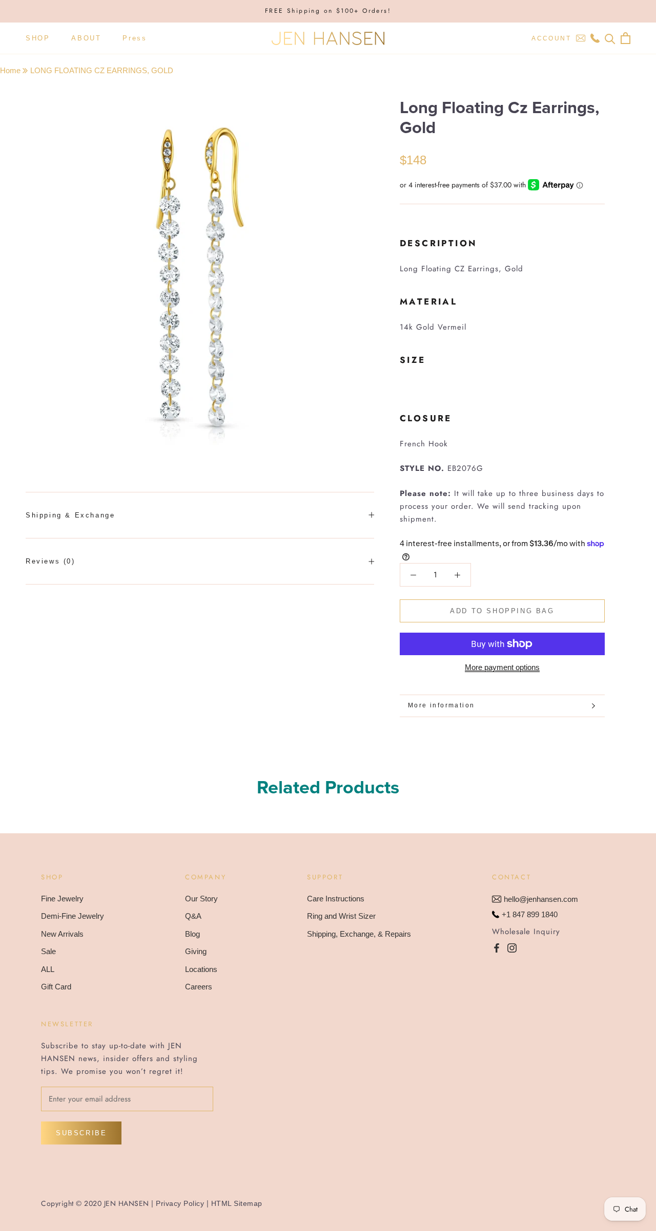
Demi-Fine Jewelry (72, 916)
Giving (196, 951)
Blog (192, 934)
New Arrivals (62, 934)
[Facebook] (496, 947)
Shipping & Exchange (70, 515)
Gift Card (56, 986)
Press (134, 38)
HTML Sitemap (236, 1203)
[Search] (610, 38)
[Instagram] (512, 947)
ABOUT (86, 38)
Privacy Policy (180, 1203)
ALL (47, 969)
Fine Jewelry (62, 898)
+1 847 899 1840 (530, 914)
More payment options (502, 667)
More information (441, 705)
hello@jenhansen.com (541, 899)
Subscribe (81, 1133)
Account (551, 38)
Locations (201, 969)
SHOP (38, 38)
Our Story (201, 898)
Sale (48, 951)
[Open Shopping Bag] (625, 38)
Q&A (193, 916)
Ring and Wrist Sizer (341, 916)
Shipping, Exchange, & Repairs (359, 934)
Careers (198, 986)
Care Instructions (335, 898)
